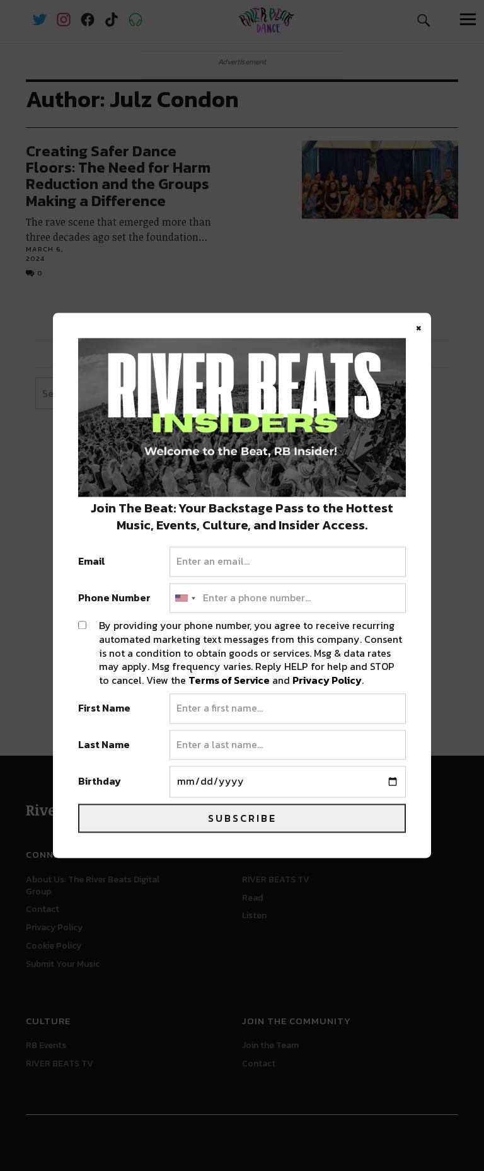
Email (91, 562)
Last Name (104, 745)
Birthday (99, 782)
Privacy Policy (327, 680)
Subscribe (242, 818)
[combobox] (184, 598)
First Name (104, 709)
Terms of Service (229, 680)
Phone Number (114, 598)
